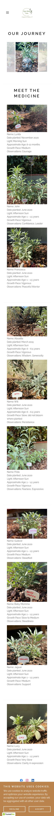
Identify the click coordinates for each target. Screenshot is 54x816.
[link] (27, 12)
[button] (8, 12)
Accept (39, 809)
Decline (14, 809)
